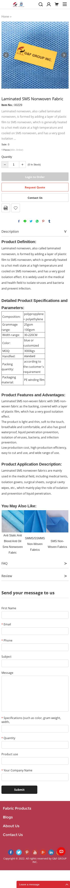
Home (5, 16)
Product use (9, 754)
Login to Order (35, 177)
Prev (6, 55)
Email (6, 624)
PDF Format (5, 208)
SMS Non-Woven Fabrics (57, 544)
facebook (19, 221)
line (25, 221)
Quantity (8, 738)
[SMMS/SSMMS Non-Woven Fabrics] (35, 521)
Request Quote (35, 187)
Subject (6, 657)
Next (64, 55)
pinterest (43, 221)
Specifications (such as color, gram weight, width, (31, 720)
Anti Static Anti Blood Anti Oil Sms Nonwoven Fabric (13, 544)
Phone (6, 640)
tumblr (49, 221)
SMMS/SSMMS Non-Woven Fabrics (35, 544)
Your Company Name (16, 770)
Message (7, 673)
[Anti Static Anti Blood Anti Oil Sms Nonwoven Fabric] (13, 521)
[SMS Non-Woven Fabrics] (57, 521)
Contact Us (35, 197)
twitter (31, 221)
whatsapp (37, 221)
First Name (8, 608)
